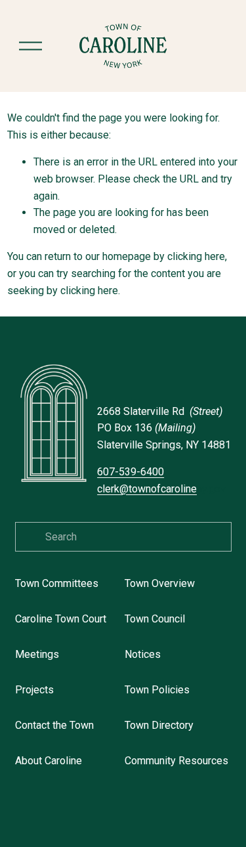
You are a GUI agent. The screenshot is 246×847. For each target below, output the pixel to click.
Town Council (155, 619)
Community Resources (176, 760)
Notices (143, 654)
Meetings (37, 654)
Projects (34, 690)
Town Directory (159, 725)
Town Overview (160, 583)
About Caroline (48, 760)
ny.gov (161, 489)
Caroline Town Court (60, 619)
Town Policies (157, 690)
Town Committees (56, 583)
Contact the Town (54, 725)
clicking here (196, 256)
